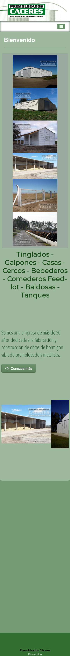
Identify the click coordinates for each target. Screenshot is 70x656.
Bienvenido (35, 654)
